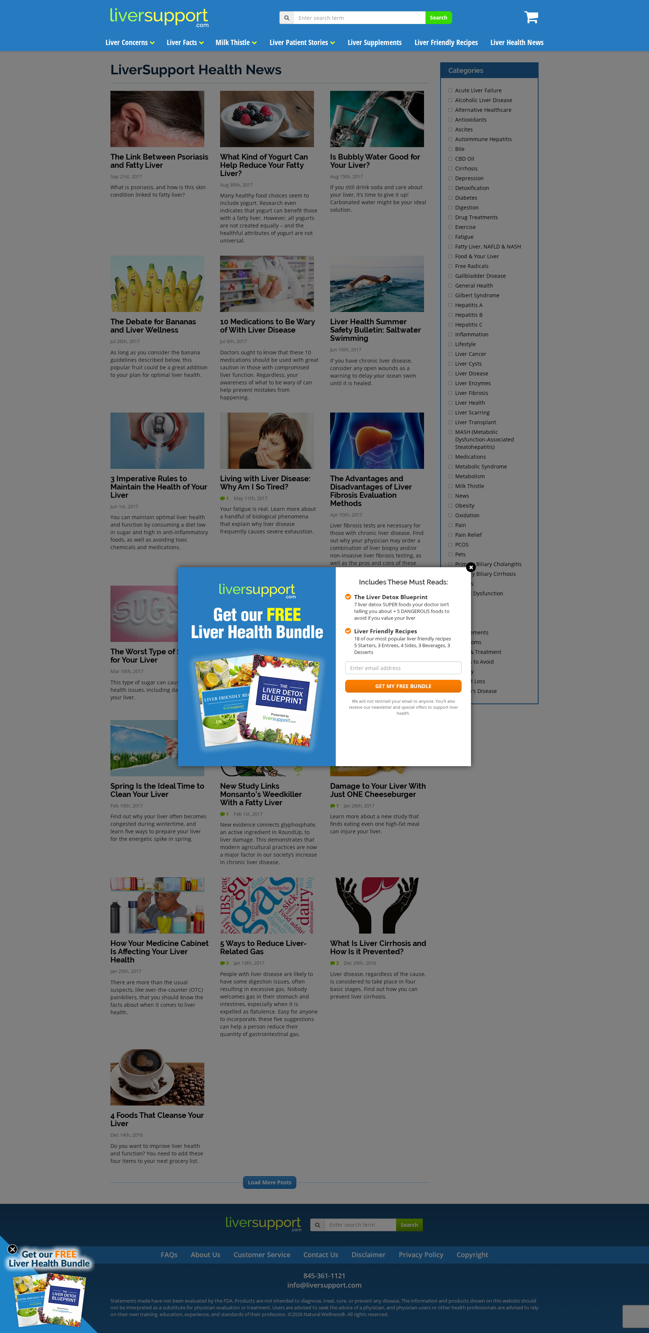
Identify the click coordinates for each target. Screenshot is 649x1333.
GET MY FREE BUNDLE (403, 686)
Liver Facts (183, 42)
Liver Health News (517, 42)
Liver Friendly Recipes (446, 42)
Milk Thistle (234, 42)
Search (438, 17)
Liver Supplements (374, 42)
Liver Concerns (127, 42)
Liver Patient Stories (300, 42)
